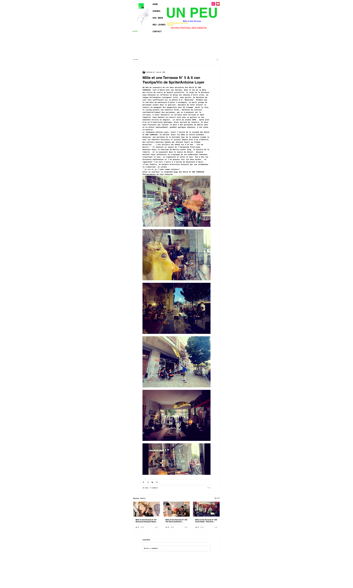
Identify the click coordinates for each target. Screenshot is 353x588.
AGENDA (156, 11)
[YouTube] (218, 4)
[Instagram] (213, 4)
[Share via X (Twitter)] (148, 482)
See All (217, 498)
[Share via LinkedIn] (152, 482)
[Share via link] (157, 482)
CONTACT (157, 31)
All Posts (135, 59)
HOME (155, 4)
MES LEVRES (159, 25)
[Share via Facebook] (143, 482)
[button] (217, 59)
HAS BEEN (158, 18)
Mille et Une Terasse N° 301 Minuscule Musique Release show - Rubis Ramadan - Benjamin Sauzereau (147, 521)
